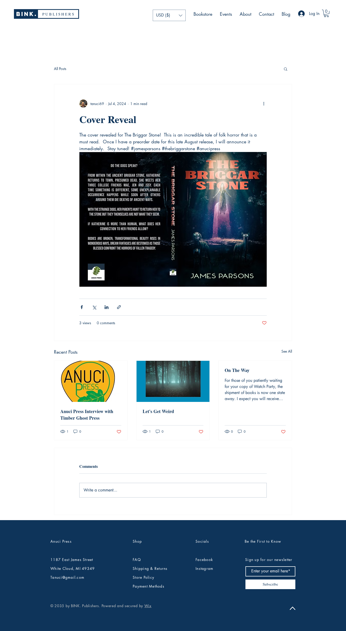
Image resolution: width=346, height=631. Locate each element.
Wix (147, 605)
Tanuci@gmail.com (67, 577)
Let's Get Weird (158, 411)
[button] (169, 15)
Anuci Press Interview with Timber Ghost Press (86, 414)
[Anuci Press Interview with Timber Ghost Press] (90, 381)
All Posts (60, 68)
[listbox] (169, 15)
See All (286, 351)
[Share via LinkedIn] (106, 307)
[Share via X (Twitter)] (94, 307)
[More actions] (264, 103)
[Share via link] (119, 307)
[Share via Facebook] (81, 307)
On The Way (237, 370)
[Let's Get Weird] (173, 381)
